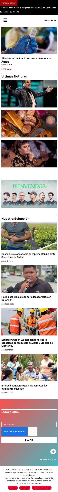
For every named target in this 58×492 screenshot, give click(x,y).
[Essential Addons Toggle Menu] (5, 20)
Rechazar (25, 488)
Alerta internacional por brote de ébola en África (26, 60)
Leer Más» (6, 69)
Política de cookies (41, 488)
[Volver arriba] (53, 451)
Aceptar (12, 488)
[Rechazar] (53, 479)
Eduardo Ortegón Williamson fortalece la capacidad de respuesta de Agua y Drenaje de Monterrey (27, 342)
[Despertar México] (50, 20)
